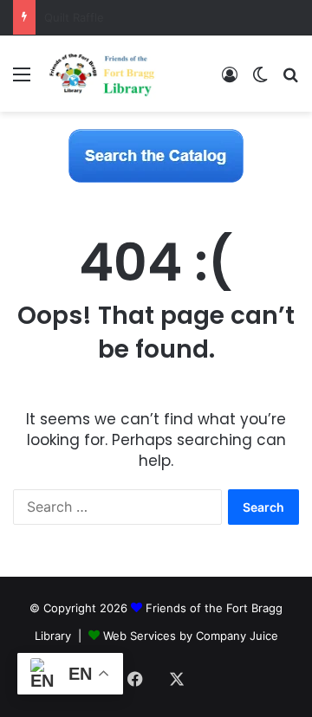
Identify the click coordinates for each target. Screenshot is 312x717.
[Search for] (290, 80)
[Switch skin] (260, 80)
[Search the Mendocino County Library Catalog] (156, 155)
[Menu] (21, 80)
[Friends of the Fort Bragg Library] (101, 74)
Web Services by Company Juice (190, 636)
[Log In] (229, 80)
